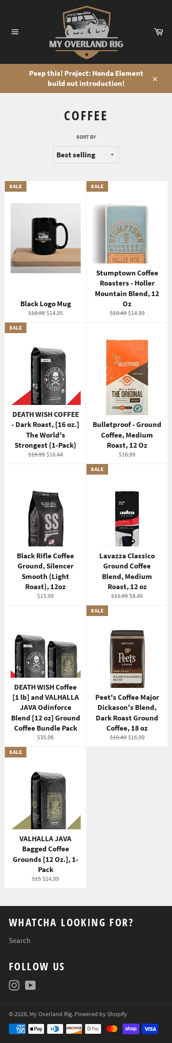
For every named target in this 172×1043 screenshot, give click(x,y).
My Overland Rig (51, 1014)
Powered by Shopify (101, 1014)
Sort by (86, 137)
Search (19, 940)
